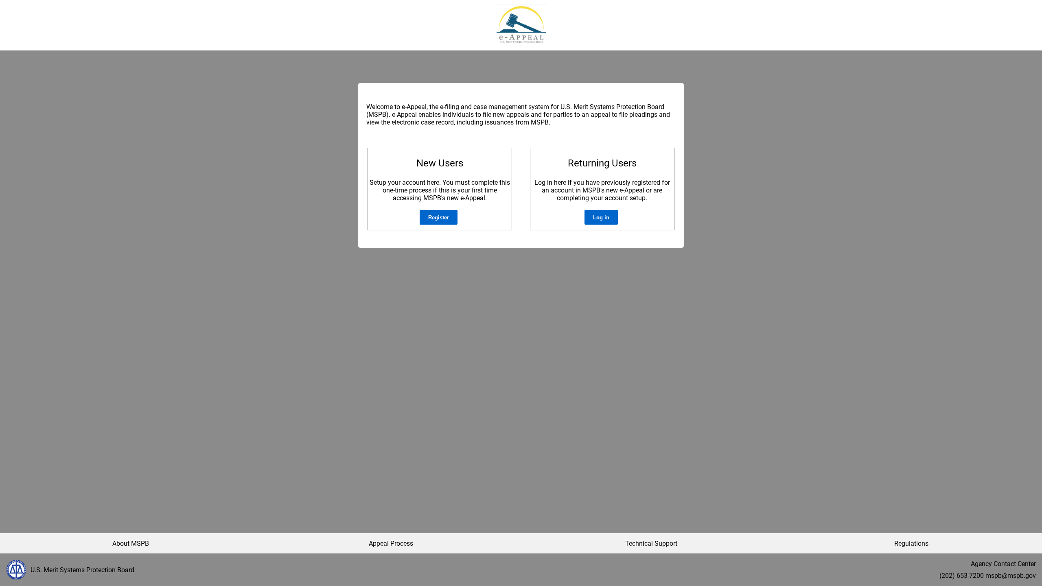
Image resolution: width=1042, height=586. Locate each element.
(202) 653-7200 (961, 575)
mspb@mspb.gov (1010, 575)
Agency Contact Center (1003, 564)
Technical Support (651, 543)
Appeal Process (391, 543)
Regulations (911, 543)
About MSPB (130, 543)
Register (438, 217)
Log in (601, 217)
